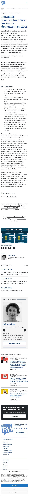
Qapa (20, 64)
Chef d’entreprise (12, 68)
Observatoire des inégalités (12, 206)
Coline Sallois (11, 255)
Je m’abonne (14, 416)
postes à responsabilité (10, 184)
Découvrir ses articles (14, 343)
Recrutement (17, 13)
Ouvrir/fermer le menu (26, 2)
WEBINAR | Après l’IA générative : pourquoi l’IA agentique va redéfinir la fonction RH (14, 282)
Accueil (2, 8)
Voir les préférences (14, 492)
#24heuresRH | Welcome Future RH (11, 290)
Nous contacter (20, 432)
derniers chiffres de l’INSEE (9, 208)
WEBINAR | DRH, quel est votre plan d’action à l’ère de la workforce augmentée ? (14, 273)
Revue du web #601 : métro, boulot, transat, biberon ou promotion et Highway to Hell (19, 380)
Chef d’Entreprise (11, 197)
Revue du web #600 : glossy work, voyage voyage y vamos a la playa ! (18, 395)
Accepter (14, 485)
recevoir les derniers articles (15, 217)
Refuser (14, 489)
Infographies (4, 13)
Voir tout (26, 265)
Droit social (11, 13)
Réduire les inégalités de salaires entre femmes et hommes (12, 141)
